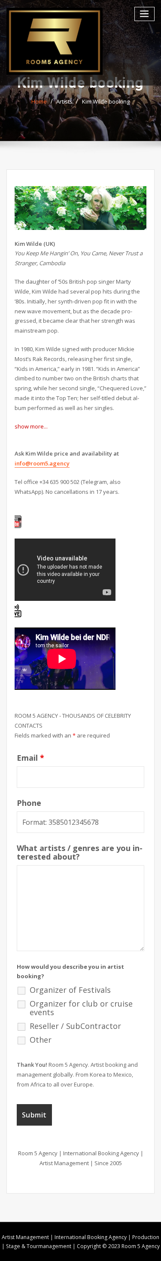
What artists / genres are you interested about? (80, 852)
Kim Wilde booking (106, 101)
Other (41, 1039)
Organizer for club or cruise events (81, 1007)
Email (30, 757)
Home (39, 101)
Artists (64, 101)
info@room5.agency (42, 463)
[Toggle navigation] (144, 14)
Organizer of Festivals (70, 990)
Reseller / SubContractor (75, 1026)
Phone (29, 803)
